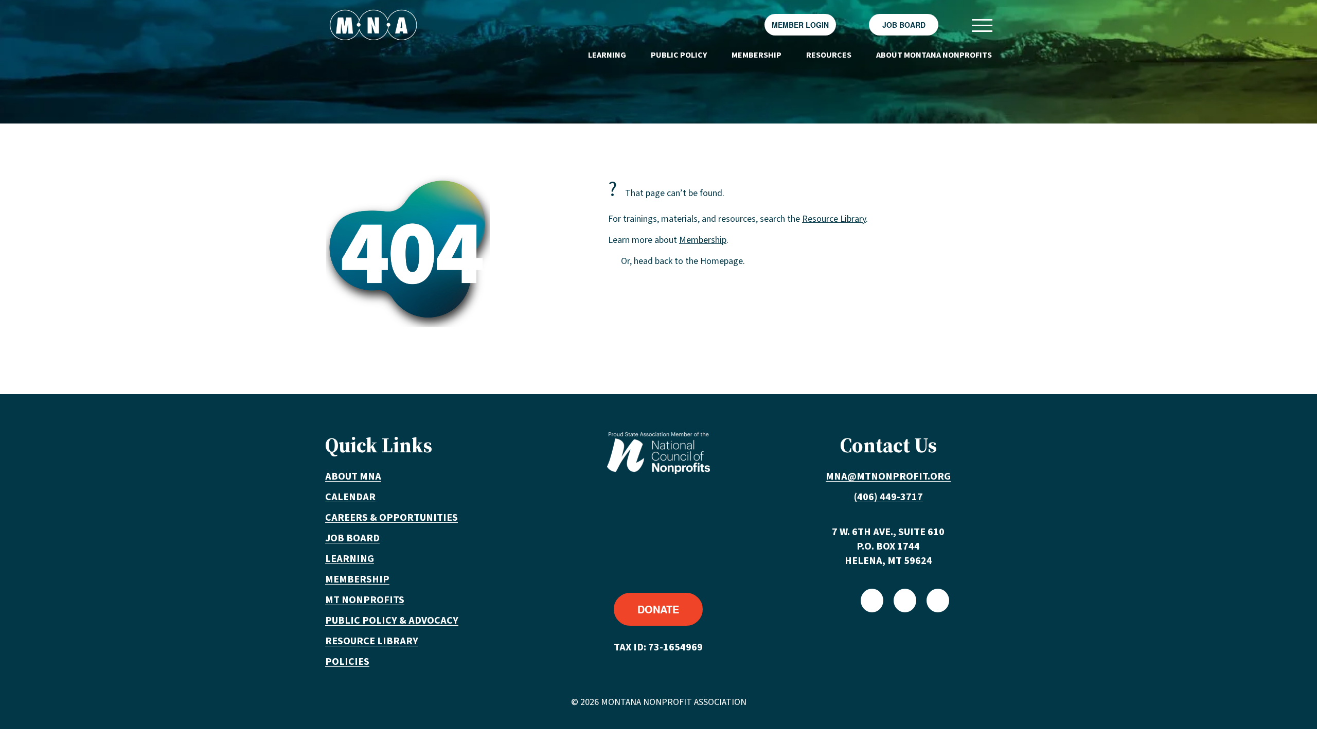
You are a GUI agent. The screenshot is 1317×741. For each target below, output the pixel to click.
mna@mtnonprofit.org (888, 476)
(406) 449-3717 (888, 497)
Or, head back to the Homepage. (683, 261)
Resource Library (834, 219)
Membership (756, 55)
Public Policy (679, 55)
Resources (828, 55)
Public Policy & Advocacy (391, 620)
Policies (347, 662)
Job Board (904, 25)
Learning (607, 55)
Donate (658, 609)
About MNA (353, 476)
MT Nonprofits (364, 600)
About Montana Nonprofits (934, 55)
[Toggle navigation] (981, 25)
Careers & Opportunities (391, 517)
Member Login (800, 25)
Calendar (350, 497)
